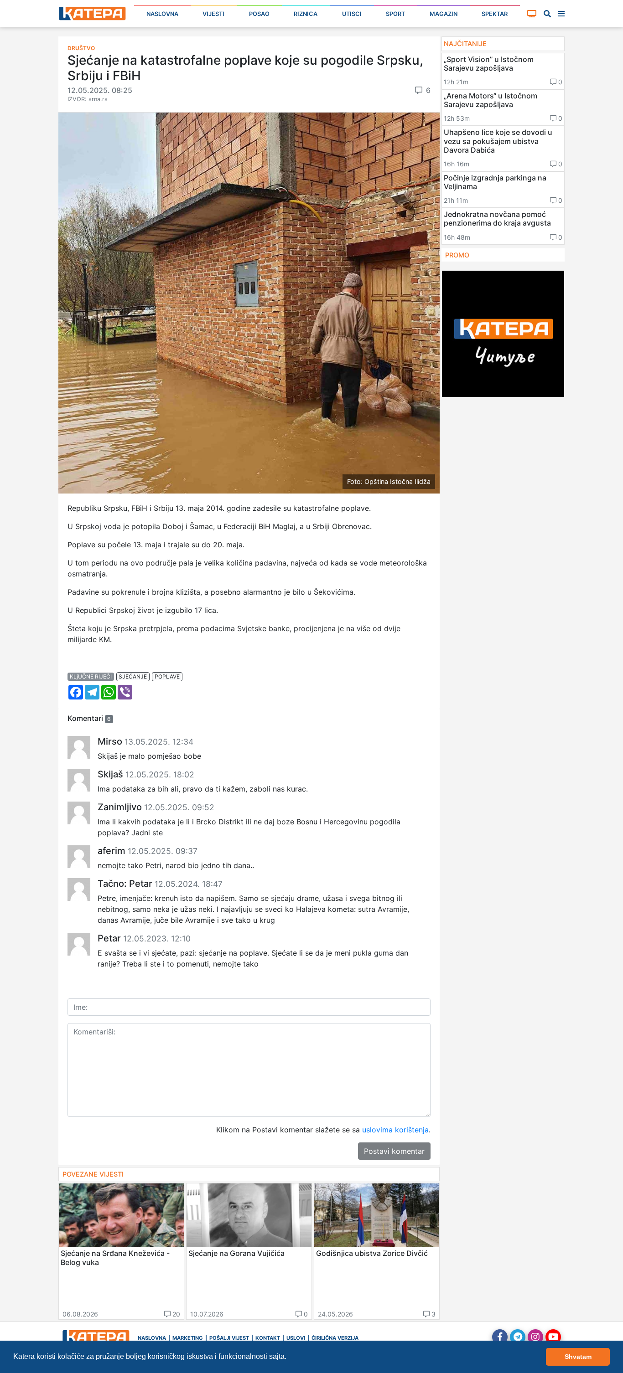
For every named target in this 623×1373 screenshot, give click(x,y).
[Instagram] (535, 1337)
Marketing (187, 1338)
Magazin (443, 13)
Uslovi (295, 1338)
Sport (395, 13)
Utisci (352, 13)
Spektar (495, 13)
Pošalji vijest (229, 1338)
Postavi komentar (394, 1151)
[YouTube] (553, 1337)
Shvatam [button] (578, 1356)
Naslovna (162, 13)
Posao (259, 13)
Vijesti (213, 13)
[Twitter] (517, 1337)
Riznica (305, 13)
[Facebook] (500, 1337)
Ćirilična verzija (335, 1338)
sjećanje (133, 676)
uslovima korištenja (395, 1129)
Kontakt (267, 1338)
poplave (167, 676)
